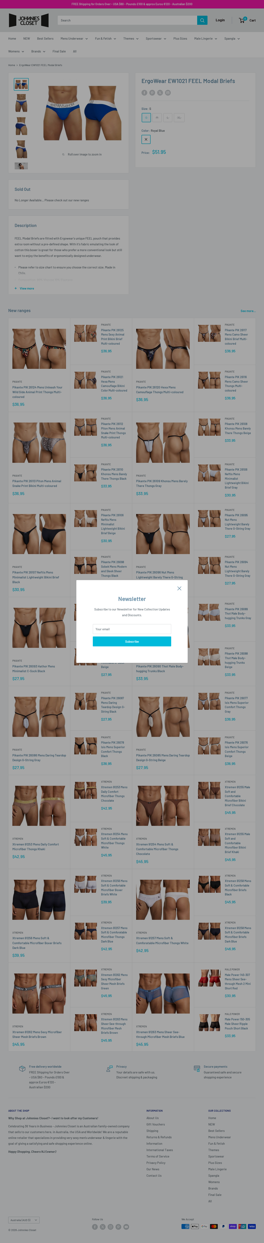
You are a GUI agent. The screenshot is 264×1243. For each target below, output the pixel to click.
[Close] (179, 588)
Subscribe (132, 641)
